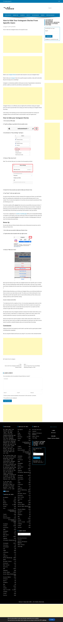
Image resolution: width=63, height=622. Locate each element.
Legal (4, 550)
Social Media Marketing (9, 574)
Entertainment (6, 517)
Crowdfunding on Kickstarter (12, 510)
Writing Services (50, 15)
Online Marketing (7, 557)
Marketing (15, 15)
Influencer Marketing (8, 540)
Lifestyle (5, 552)
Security (5, 566)
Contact (20, 539)
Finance (43, 15)
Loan (4, 554)
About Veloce (21, 544)
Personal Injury (7, 561)
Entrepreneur (35, 15)
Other (4, 559)
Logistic (5, 556)
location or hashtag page (21, 213)
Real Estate (6, 565)
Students (5, 582)
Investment (6, 546)
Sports (5, 580)
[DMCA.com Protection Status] (6, 491)
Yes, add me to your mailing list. (10, 398)
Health (5, 533)
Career (5, 506)
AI (3, 499)
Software (5, 578)
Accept (51, 619)
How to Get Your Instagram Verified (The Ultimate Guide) (13, 366)
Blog (4, 501)
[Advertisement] (22, 44)
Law (4, 548)
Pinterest (5, 563)
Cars (4, 508)
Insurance (5, 545)
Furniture (5, 527)
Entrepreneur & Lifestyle (12, 520)
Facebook (5, 523)
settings (44, 620)
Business (22, 15)
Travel (5, 593)
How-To (28, 15)
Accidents (5, 497)
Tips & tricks (6, 589)
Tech (4, 586)
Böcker (5, 502)
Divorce (5, 516)
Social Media (8, 15)
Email (46, 30)
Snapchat (5, 570)
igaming (5, 538)
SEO (4, 568)
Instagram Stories (12, 74)
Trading (5, 591)
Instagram (13, 78)
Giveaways (5, 531)
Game (4, 529)
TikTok (5, 588)
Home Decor (6, 534)
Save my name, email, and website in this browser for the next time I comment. (20, 395)
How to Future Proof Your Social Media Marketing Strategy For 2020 (32, 366)
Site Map (20, 546)
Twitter (5, 595)
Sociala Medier (7, 577)
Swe (4, 584)
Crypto (5, 514)
